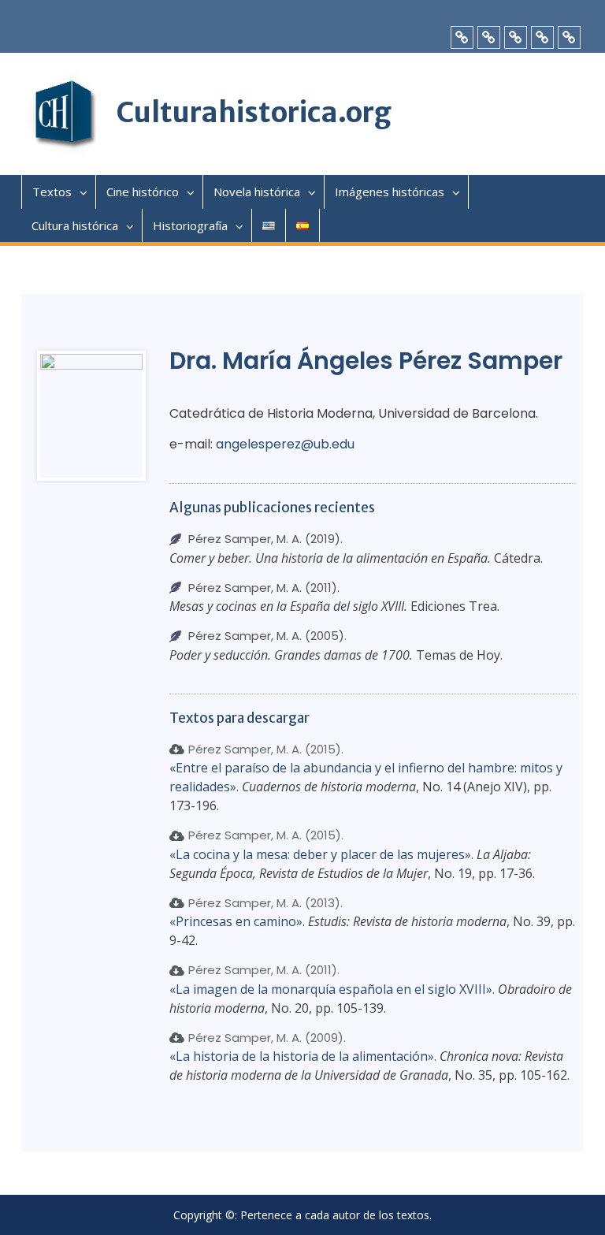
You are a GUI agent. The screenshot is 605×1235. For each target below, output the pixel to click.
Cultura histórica (75, 225)
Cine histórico (142, 191)
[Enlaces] (515, 37)
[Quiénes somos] (542, 37)
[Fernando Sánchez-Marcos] (569, 37)
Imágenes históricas (389, 191)
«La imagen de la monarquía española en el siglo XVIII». (332, 989)
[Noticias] (488, 37)
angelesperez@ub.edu (285, 444)
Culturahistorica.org (254, 112)
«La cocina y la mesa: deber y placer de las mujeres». (321, 854)
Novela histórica (256, 191)
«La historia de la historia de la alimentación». (302, 1056)
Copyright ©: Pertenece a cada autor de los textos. (302, 1216)
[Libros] (462, 37)
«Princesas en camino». (237, 921)
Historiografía (190, 225)
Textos (52, 191)
